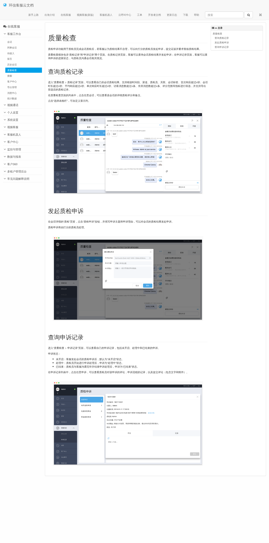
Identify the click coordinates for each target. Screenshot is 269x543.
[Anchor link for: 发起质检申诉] (86, 210)
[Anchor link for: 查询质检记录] (86, 71)
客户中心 (12, 81)
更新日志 (172, 15)
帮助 (196, 15)
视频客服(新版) (85, 15)
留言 (9, 58)
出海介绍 (50, 15)
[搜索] (248, 14)
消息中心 (12, 92)
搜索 (9, 75)
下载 (185, 15)
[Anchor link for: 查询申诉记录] (86, 337)
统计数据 (12, 98)
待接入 (10, 53)
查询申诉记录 (222, 46)
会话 (9, 41)
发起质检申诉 (222, 42)
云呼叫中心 (124, 15)
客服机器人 (106, 15)
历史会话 (12, 64)
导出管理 (12, 87)
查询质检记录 (222, 37)
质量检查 (12, 70)
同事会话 (12, 47)
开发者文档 (154, 15)
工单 (139, 15)
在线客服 (66, 15)
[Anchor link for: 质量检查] (80, 37)
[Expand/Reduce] (260, 15)
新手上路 (33, 15)
